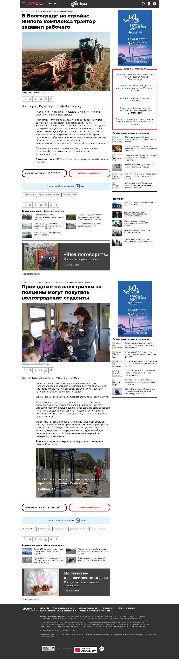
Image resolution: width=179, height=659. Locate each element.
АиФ (43, 92)
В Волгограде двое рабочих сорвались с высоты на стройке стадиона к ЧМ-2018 (48, 226)
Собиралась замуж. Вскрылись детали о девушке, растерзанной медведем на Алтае (138, 185)
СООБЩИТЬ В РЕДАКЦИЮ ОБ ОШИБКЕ (95, 611)
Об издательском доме (89, 608)
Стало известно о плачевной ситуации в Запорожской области (139, 241)
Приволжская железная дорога (36, 364)
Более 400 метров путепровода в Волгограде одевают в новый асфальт (48, 551)
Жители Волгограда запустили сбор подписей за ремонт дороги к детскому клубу (48, 560)
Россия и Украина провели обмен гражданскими (138, 204)
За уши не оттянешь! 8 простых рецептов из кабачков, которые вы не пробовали (140, 148)
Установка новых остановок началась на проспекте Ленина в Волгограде (69, 481)
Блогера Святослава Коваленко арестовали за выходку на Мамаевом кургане (135, 88)
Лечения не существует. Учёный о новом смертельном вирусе (139, 166)
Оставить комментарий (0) (89, 173)
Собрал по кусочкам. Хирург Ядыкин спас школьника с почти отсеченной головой (140, 363)
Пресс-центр (108, 608)
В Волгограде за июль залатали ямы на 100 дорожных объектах (92, 559)
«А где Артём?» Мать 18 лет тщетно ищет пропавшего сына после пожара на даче (139, 373)
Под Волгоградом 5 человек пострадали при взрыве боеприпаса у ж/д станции (90, 217)
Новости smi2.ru (31, 274)
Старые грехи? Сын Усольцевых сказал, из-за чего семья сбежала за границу (140, 354)
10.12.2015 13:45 (28, 11)
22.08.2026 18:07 (29, 282)
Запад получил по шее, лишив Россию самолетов (137, 231)
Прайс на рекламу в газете (63, 608)
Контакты (44, 608)
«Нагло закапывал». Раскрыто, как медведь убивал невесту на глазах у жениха (140, 139)
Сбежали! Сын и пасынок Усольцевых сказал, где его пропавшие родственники (140, 157)
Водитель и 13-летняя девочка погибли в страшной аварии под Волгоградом (135, 110)
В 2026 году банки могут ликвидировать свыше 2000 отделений (136, 223)
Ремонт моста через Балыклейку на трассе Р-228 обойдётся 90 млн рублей (93, 551)
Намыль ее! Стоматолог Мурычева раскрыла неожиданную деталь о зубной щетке (139, 345)
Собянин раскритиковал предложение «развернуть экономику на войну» (135, 214)
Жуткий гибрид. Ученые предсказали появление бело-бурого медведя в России (140, 176)
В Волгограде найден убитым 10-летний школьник (48, 234)
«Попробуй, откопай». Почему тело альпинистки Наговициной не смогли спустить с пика (139, 391)
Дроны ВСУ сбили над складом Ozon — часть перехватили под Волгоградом (135, 77)
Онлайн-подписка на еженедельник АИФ (58, 611)
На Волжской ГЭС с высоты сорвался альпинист (90, 225)
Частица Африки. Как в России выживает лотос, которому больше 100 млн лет (139, 382)
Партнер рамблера (64, 648)
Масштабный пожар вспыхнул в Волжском (134, 99)
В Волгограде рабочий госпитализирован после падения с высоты (49, 217)
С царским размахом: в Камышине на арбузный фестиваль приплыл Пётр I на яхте (135, 121)
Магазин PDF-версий (126, 608)
